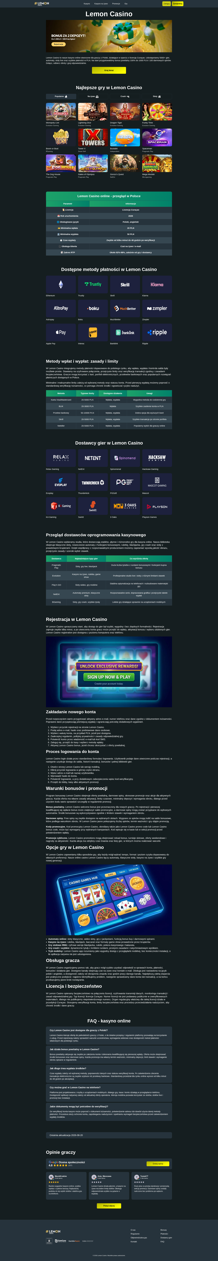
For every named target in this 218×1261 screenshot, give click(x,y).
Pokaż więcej (108, 1206)
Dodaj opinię (158, 1164)
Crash (123, 96)
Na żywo (91, 96)
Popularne (59, 96)
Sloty (155, 96)
